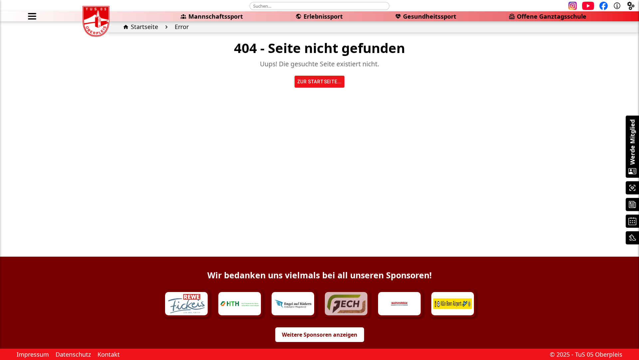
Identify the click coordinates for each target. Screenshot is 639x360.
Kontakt (109, 354)
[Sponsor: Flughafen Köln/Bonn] (452, 303)
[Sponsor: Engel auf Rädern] (293, 303)
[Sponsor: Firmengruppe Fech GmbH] (346, 303)
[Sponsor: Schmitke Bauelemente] (399, 303)
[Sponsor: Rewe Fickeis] (186, 303)
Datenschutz (73, 354)
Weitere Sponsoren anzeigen (319, 334)
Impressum (33, 354)
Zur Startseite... (319, 81)
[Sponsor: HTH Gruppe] (239, 303)
